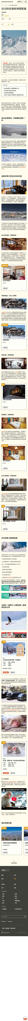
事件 (3, 896)
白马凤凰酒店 (6, 461)
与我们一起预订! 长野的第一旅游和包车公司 (14, 94)
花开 (3, 900)
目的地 (2, 884)
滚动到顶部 (14, 863)
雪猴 (12, 762)
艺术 (16, 903)
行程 (15, 884)
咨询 (25, 1019)
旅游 (2, 875)
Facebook (3, 921)
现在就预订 (5, 672)
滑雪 (15, 878)
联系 (3, 814)
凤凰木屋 (17, 372)
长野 (9, 662)
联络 (3, 928)
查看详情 (5, 288)
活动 (3, 894)
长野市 (9, 663)
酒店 (2, 878)
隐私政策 (7, 928)
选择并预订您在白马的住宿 (10, 90)
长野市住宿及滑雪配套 (10, 843)
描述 (12, 24)
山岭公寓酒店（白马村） (10, 521)
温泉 (16, 894)
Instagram (10, 921)
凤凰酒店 (3, 431)
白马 (15, 762)
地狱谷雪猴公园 (9, 577)
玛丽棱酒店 (4, 312)
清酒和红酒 (17, 900)
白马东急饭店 (6, 280)
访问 (2, 887)
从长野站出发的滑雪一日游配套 (11, 660)
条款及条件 (12, 928)
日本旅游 (4, 909)
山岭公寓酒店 (4, 493)
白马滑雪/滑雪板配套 (9, 92)
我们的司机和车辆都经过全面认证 (13, 710)
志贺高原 (13, 662)
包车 (15, 875)
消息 (15, 887)
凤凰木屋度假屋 (7, 399)
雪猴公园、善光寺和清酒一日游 (11, 781)
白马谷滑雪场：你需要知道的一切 (11, 88)
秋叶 (3, 903)
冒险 (16, 896)
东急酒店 (21, 254)
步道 (16, 898)
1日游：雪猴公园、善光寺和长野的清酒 (14, 760)
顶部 (9, 24)
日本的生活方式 (18, 909)
